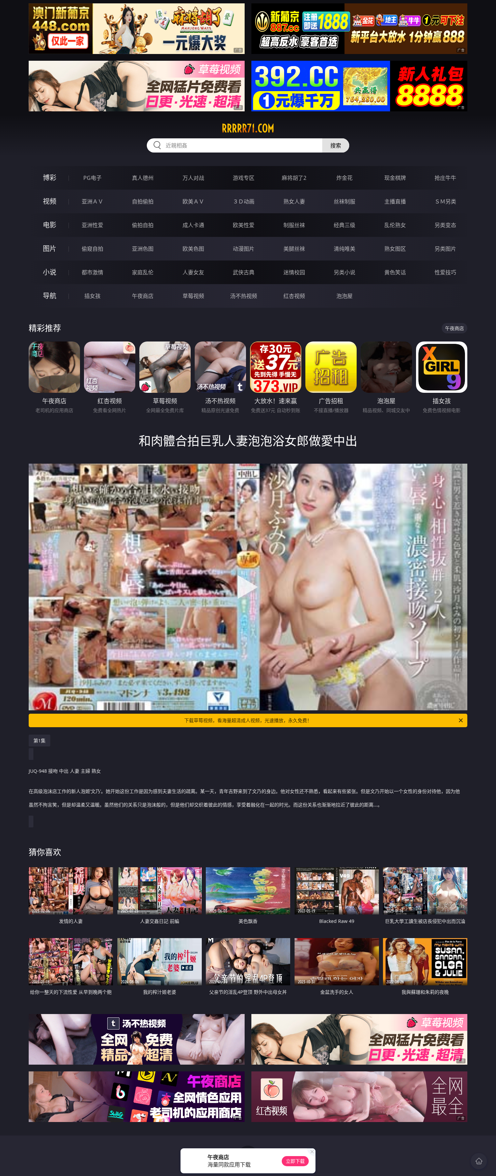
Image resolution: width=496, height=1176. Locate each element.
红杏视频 (294, 296)
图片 (49, 248)
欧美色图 (193, 248)
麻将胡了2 (294, 178)
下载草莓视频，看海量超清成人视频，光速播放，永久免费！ (248, 720)
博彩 (49, 177)
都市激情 (92, 272)
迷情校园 (294, 272)
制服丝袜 (294, 225)
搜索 (335, 145)
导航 (49, 295)
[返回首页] (479, 1161)
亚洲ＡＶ (92, 201)
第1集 (39, 740)
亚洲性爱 (92, 225)
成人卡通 (193, 225)
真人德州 (143, 178)
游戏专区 (243, 178)
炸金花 (344, 178)
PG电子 (92, 178)
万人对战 (193, 178)
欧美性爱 (243, 225)
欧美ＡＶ (193, 201)
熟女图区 (395, 248)
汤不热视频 (243, 296)
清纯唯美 (344, 248)
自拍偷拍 (143, 201)
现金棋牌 (395, 178)
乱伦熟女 (395, 225)
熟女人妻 (294, 201)
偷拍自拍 (143, 225)
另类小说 (344, 272)
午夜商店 (143, 296)
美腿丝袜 (294, 248)
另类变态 (445, 225)
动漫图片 (243, 248)
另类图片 (445, 248)
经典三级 (344, 225)
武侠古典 (243, 272)
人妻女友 (193, 272)
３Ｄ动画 (243, 201)
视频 (49, 201)
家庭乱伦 (143, 272)
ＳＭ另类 (445, 201)
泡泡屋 (344, 296)
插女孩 (92, 296)
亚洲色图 (143, 248)
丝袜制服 (344, 201)
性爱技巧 (445, 272)
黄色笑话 (395, 272)
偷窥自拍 (92, 248)
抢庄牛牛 (445, 178)
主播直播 (395, 201)
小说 (49, 272)
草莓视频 (193, 296)
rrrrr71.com (248, 128)
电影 (49, 224)
